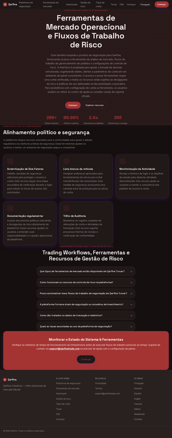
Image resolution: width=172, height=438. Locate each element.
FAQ (122, 4)
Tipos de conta (63, 404)
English (137, 399)
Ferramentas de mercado (67, 388)
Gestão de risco (63, 399)
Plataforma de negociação (68, 383)
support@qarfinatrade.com (64, 349)
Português (145, 4)
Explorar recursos (95, 105)
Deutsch (138, 388)
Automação (71, 4)
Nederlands (139, 414)
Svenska (138, 419)
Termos (98, 388)
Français (138, 404)
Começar (131, 4)
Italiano (137, 409)
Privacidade (100, 383)
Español (137, 393)
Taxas (114, 4)
